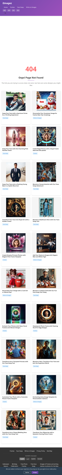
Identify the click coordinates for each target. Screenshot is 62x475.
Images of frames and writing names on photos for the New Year (49, 466)
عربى (28, 459)
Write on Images (31, 7)
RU (18, 10)
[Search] (5, 13)
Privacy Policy (41, 451)
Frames (12, 7)
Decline (27, 472)
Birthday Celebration (14, 465)
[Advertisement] (31, 36)
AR (9, 10)
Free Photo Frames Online (24, 466)
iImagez (7, 3)
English (22, 459)
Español (33, 459)
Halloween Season (6, 465)
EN (4, 10)
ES (13, 10)
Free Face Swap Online (33, 466)
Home (6, 7)
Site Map (49, 451)
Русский (40, 459)
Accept (35, 472)
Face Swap (20, 7)
